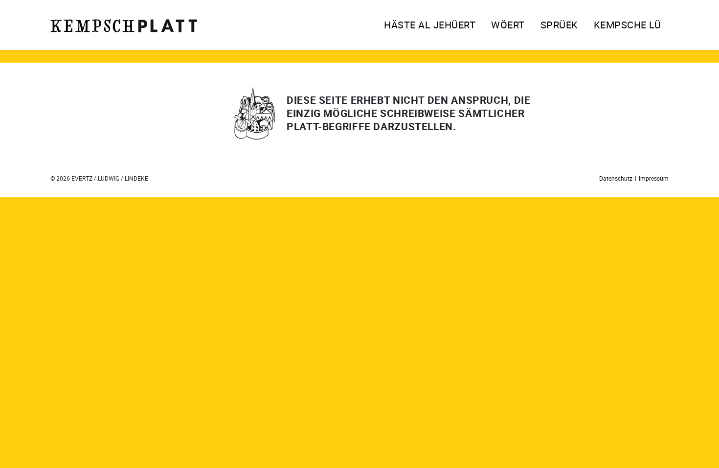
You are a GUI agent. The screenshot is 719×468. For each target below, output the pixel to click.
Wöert (508, 24)
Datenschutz (615, 178)
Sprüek (559, 24)
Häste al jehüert (429, 24)
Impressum (654, 178)
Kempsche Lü (627, 24)
